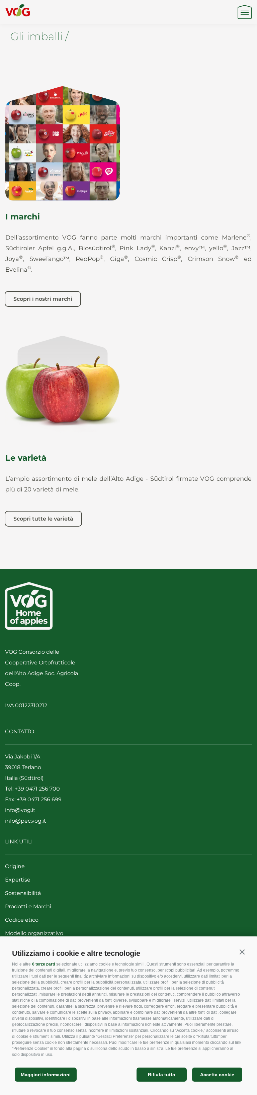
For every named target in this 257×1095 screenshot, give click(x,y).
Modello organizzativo (34, 933)
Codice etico (21, 920)
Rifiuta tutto (161, 1074)
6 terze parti (43, 964)
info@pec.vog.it (25, 821)
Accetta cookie (217, 1074)
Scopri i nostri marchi (42, 299)
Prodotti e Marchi (28, 906)
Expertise (17, 880)
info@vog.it (20, 810)
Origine (15, 866)
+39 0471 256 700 (37, 789)
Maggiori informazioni (46, 1074)
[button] (242, 952)
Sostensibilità (23, 893)
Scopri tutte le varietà (43, 519)
